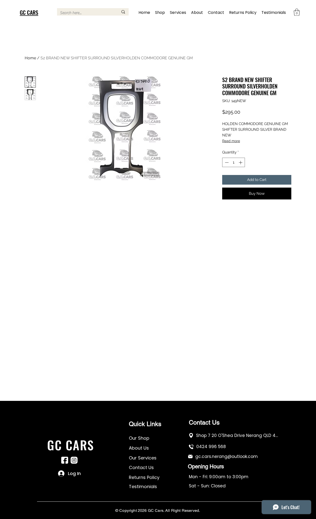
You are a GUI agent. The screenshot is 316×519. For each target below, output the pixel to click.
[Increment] (241, 162)
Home (30, 58)
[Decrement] (226, 162)
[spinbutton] (234, 162)
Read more (231, 141)
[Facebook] (64, 460)
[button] (297, 12)
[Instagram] (74, 460)
